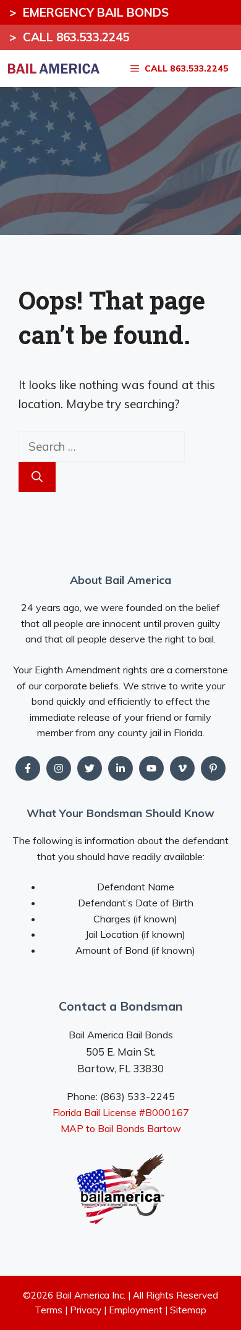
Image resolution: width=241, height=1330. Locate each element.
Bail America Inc (90, 1295)
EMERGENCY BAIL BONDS (89, 12)
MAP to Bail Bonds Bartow (121, 1128)
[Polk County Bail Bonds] (53, 68)
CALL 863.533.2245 (69, 37)
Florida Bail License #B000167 (121, 1112)
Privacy (85, 1310)
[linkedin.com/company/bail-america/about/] (120, 768)
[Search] (37, 477)
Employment (136, 1310)
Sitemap (188, 1310)
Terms (48, 1310)
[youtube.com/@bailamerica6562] (58, 768)
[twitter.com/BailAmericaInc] (89, 768)
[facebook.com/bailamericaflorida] (27, 768)
